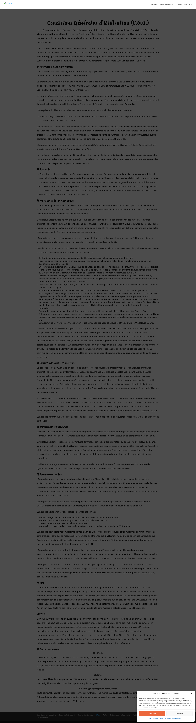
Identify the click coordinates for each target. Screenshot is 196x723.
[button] (191, 694)
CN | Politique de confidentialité (172, 718)
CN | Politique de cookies (156, 718)
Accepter (152, 714)
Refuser (179, 714)
